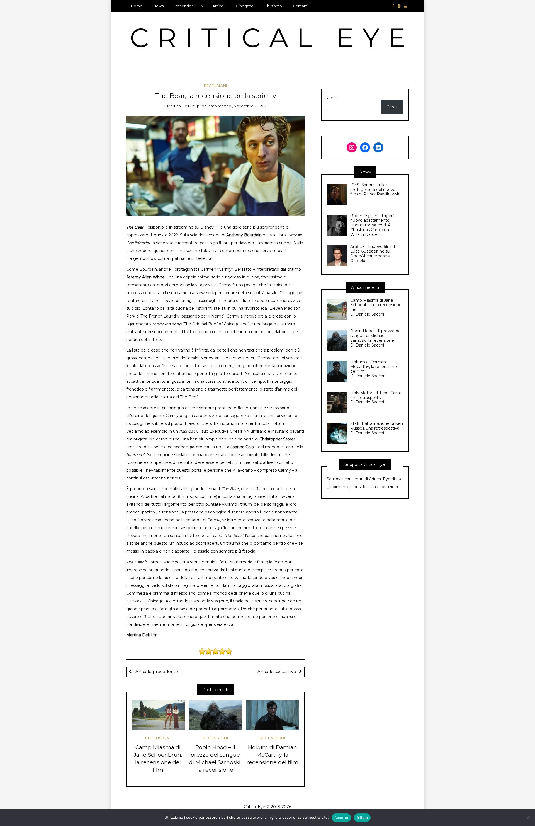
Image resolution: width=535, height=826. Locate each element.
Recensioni (184, 6)
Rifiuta (362, 817)
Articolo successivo (276, 671)
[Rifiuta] (528, 817)
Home (136, 6)
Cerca (332, 97)
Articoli (219, 6)
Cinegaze (245, 6)
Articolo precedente (156, 671)
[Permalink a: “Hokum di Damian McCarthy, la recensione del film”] (272, 715)
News (158, 6)
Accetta (341, 817)
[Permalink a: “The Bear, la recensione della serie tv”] (215, 165)
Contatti (300, 6)
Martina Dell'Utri (181, 106)
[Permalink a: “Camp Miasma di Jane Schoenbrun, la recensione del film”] (158, 715)
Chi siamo (273, 6)
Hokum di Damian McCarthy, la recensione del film (272, 755)
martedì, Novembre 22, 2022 (243, 106)
